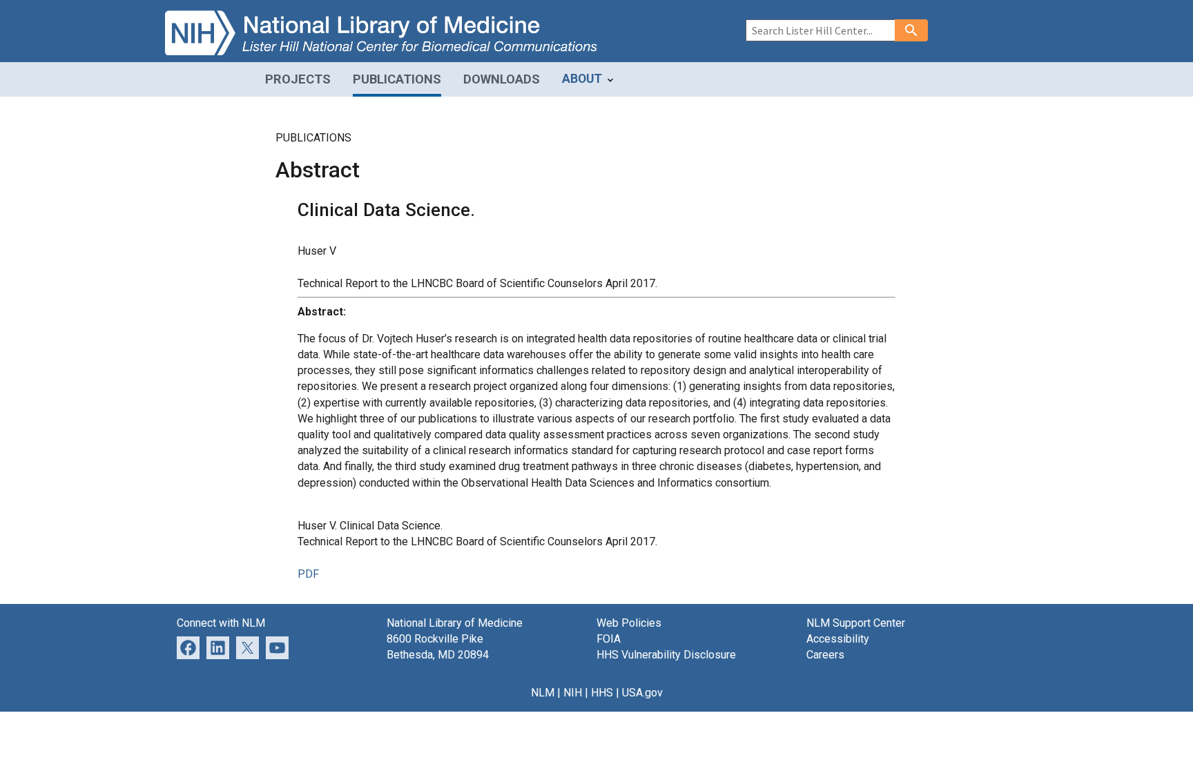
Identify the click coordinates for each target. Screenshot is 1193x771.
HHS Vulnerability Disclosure (666, 654)
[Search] (911, 30)
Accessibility (837, 638)
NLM (542, 692)
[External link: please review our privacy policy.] (217, 647)
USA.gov (642, 692)
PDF (308, 573)
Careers (825, 654)
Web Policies (628, 623)
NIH (572, 692)
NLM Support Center (855, 623)
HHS (602, 692)
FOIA (608, 638)
